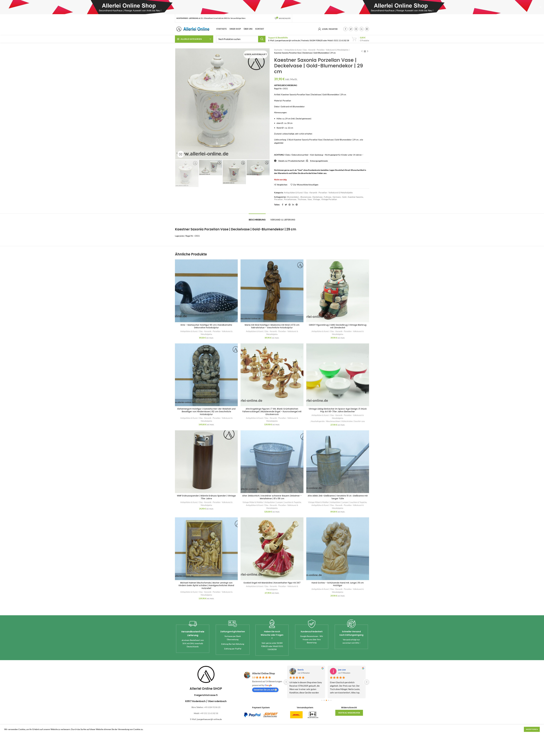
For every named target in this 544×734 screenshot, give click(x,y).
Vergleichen (282, 185)
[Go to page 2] (324, 700)
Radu (300, 669)
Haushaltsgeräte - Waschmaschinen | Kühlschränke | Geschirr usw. (338, 421)
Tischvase (302, 199)
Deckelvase (317, 197)
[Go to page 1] (321, 700)
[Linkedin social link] (361, 29)
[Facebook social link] (345, 29)
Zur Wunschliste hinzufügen (305, 185)
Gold (344, 197)
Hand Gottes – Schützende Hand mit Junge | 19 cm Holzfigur (338, 584)
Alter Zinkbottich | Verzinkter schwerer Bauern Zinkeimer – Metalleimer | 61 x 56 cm (272, 497)
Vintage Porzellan (329, 199)
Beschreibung (257, 219)
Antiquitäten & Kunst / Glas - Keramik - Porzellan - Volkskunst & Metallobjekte (316, 50)
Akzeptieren (532, 729)
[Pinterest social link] (356, 29)
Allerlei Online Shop (263, 673)
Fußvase (327, 197)
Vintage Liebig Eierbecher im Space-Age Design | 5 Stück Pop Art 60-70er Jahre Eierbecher (338, 410)
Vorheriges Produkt (362, 51)
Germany (337, 197)
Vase (310, 199)
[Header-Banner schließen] (540, 7)
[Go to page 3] (326, 700)
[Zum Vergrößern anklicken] (180, 154)
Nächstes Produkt (367, 51)
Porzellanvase (290, 199)
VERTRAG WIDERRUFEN (349, 713)
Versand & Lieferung (282, 219)
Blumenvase (305, 197)
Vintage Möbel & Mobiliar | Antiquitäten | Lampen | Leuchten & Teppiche (272, 502)
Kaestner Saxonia (355, 197)
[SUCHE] (261, 39)
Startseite (278, 50)
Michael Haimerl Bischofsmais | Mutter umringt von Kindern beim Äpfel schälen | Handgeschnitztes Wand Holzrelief (206, 585)
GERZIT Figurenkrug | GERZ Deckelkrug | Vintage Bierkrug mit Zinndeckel (337, 326)
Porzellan (278, 199)
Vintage (316, 199)
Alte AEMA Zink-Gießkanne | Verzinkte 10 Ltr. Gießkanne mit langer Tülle (338, 497)
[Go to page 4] (328, 700)
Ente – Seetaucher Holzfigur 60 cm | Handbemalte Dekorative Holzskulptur (206, 326)
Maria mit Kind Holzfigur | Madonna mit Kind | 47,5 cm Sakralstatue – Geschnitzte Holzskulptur (272, 326)
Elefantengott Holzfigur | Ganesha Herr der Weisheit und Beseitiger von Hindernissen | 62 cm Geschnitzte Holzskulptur (206, 411)
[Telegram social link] (367, 29)
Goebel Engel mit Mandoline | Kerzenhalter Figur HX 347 (271, 582)
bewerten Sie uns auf (264, 689)
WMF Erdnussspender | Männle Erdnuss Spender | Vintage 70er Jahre (206, 497)
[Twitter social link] (351, 29)
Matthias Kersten (347, 669)
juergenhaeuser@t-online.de (209, 719)
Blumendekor (293, 197)
